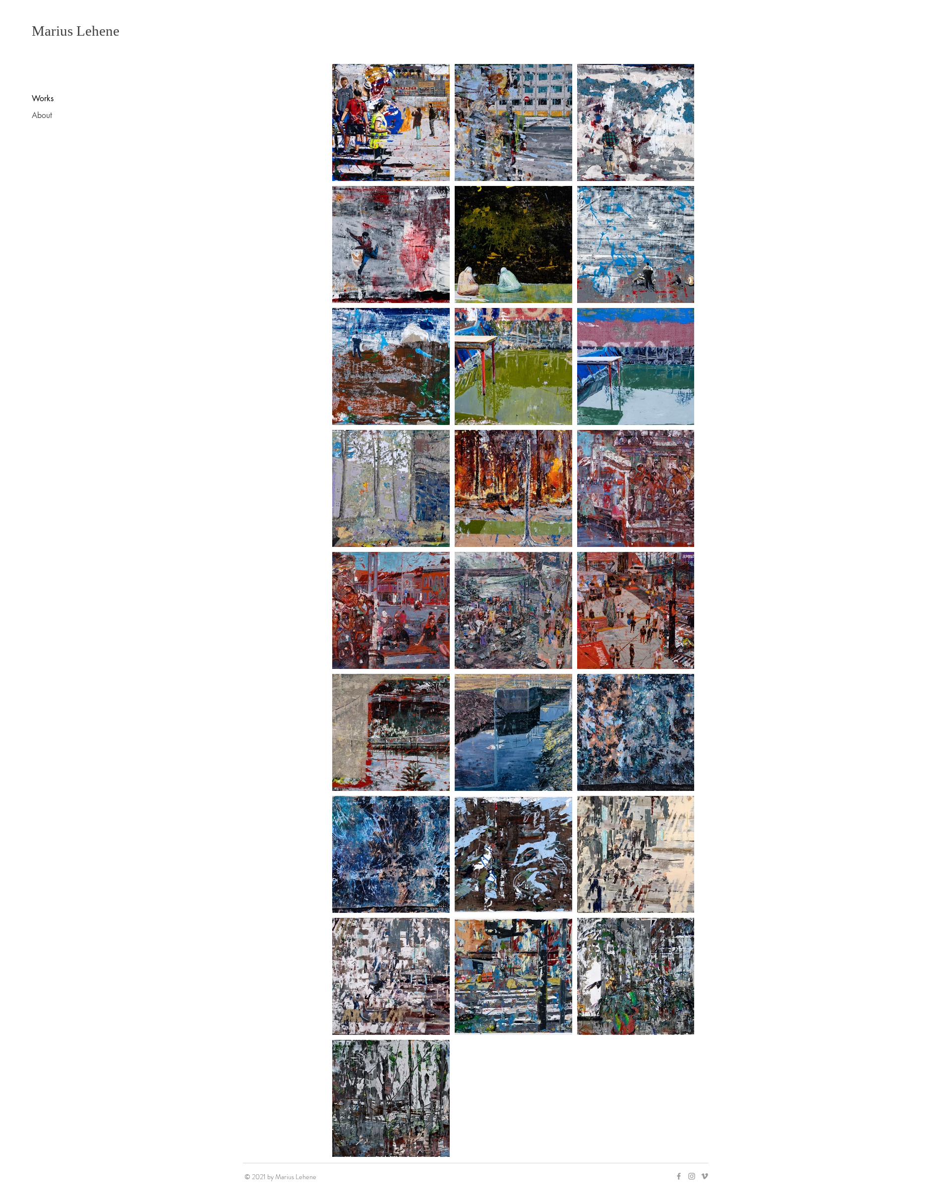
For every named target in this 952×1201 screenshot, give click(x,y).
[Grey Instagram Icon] (691, 1176)
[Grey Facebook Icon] (678, 1176)
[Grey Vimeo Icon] (704, 1176)
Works (43, 98)
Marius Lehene (75, 31)
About (42, 115)
